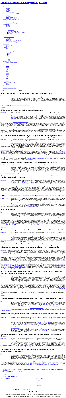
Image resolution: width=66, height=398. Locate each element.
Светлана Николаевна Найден (54, 265)
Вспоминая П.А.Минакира (12, 17)
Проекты (5, 47)
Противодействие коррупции (9, 88)
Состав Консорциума (10, 21)
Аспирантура (9, 28)
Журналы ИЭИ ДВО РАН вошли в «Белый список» (14, 371)
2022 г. (7, 70)
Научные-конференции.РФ (24, 389)
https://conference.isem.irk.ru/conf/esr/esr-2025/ (10, 193)
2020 (9, 56)
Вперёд (11, 376)
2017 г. (7, 76)
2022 (9, 54)
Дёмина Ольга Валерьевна (17, 154)
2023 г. (7, 69)
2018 (9, 59)
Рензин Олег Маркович (43, 322)
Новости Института (7, 5)
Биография (8, 15)
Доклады (8, 26)
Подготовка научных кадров (9, 27)
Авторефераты (9, 45)
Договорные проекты (10, 49)
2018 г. (7, 75)
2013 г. (7, 81)
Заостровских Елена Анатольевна (17, 127)
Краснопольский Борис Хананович (46, 325)
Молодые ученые (7, 61)
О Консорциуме (9, 20)
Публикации (6, 44)
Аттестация (10, 33)
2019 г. (7, 74)
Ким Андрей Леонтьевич (43, 330)
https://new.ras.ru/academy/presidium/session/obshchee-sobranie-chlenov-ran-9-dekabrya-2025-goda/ (21, 226)
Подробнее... (3, 107)
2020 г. (7, 73)
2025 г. (7, 67)
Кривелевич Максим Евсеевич (17, 125)
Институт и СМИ (7, 64)
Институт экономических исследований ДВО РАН (24, 2)
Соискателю (8, 39)
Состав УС (8, 25)
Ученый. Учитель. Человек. (12, 18)
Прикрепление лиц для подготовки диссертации (16, 35)
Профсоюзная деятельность (9, 82)
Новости (7, 83)
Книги (7, 46)
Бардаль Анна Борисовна (52, 123)
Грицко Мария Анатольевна (27, 324)
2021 (9, 55)
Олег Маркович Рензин (8, 264)
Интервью (8, 16)
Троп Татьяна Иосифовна (43, 329)
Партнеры (8, 10)
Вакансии (5, 85)
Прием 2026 (11, 30)
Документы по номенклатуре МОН (11, 86)
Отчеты (7, 84)
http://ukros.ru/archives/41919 (31, 206)
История (7, 9)
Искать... (2, 90)
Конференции (9, 52)
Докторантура (9, 34)
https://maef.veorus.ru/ (5, 267)
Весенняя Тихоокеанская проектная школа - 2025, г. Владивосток (17, 373)
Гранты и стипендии (10, 63)
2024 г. (7, 68)
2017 (9, 60)
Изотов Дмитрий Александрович (20, 122)
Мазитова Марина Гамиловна (36, 308)
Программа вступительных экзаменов (16, 32)
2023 (9, 53)
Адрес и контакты (10, 12)
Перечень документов (13, 31)
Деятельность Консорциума (12, 23)
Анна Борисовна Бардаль (19, 261)
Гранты (7, 48)
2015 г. (7, 78)
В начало (2, 376)
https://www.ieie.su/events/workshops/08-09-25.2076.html (40, 158)
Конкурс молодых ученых (11, 62)
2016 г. (7, 77)
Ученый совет (6, 24)
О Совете (8, 38)
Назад (5, 376)
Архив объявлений (12, 42)
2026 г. (7, 66)
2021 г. (7, 71)
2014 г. (7, 80)
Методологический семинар (9, 374)
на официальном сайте (10, 173)
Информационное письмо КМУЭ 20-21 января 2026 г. (18, 105)
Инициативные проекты (11, 51)
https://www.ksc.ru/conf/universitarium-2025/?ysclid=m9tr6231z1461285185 (43, 364)
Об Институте (6, 6)
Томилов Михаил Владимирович (46, 129)
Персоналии (8, 11)
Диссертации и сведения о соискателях (14, 40)
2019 (9, 57)
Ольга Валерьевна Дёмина (31, 259)
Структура (8, 8)
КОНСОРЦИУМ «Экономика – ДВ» (11, 19)
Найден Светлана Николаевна (37, 181)
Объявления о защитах (11, 41)
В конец (15, 376)
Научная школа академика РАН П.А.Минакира (13, 13)
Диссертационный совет (8, 37)
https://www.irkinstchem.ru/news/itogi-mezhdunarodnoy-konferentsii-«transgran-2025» (18, 159)
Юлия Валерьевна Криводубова (17, 266)
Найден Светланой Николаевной (16, 155)
